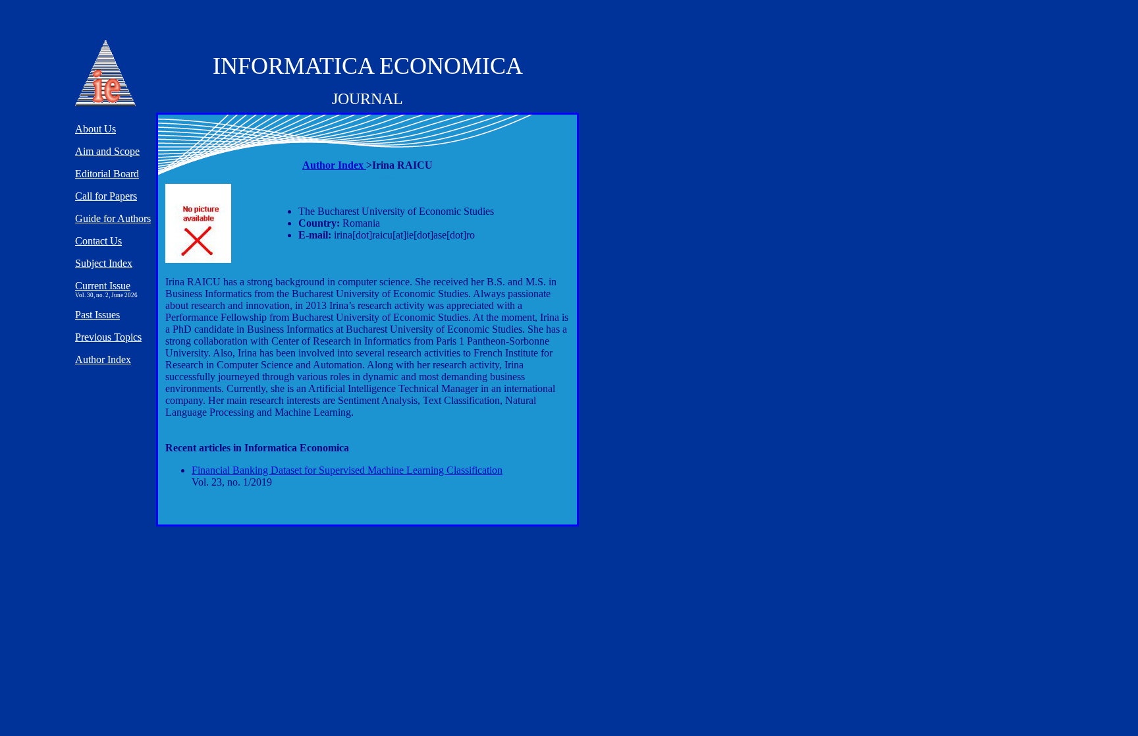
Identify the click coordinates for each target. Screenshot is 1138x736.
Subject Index (103, 263)
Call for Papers (106, 196)
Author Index (334, 165)
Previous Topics (108, 337)
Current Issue (102, 285)
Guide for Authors (113, 218)
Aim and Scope (107, 151)
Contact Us (98, 240)
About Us (95, 128)
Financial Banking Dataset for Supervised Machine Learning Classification (347, 470)
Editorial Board (107, 173)
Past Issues (97, 314)
